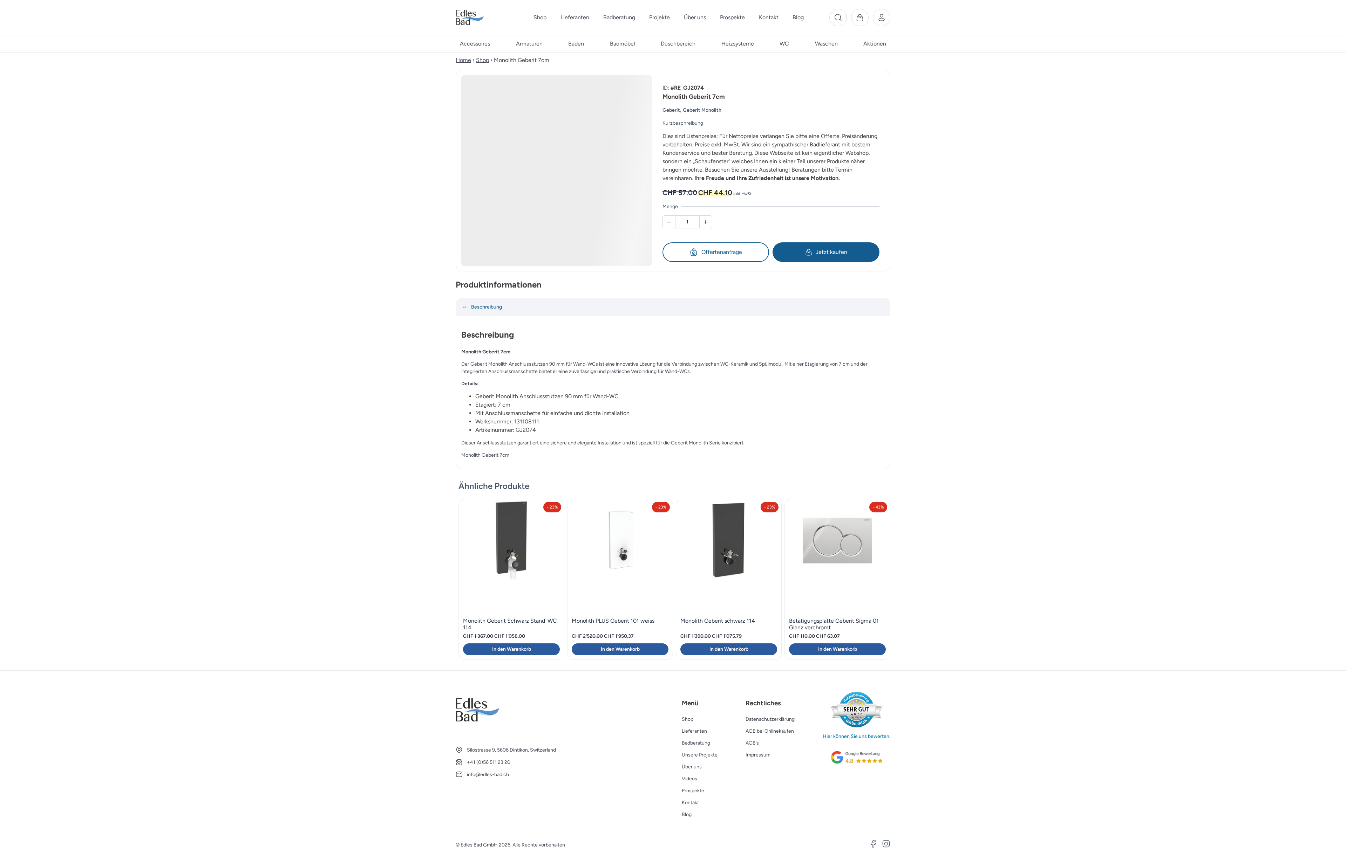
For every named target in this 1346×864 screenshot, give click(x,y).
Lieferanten (694, 731)
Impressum (758, 755)
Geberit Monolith (702, 110)
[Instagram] (886, 844)
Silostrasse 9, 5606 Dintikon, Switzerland (511, 750)
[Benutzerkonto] (881, 17)
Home (463, 60)
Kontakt (690, 803)
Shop (482, 60)
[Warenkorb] (860, 17)
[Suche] (838, 17)
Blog (687, 814)
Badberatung (696, 743)
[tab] (673, 307)
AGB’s (752, 743)
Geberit (671, 110)
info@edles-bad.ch (488, 774)
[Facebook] (873, 844)
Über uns (692, 767)
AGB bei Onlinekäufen (770, 731)
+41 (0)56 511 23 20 (488, 762)
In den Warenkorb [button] (511, 649)
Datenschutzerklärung (770, 719)
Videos (689, 779)
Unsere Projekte (700, 755)
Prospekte (693, 791)
